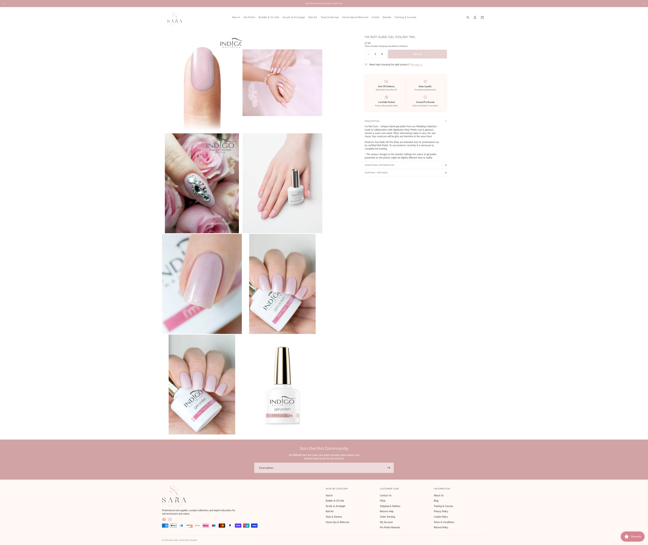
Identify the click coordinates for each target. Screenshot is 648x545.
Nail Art (330, 511)
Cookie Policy (441, 516)
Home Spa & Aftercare (337, 522)
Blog (436, 500)
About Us (439, 495)
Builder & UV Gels (335, 500)
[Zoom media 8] (282, 384)
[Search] (467, 17)
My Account (386, 522)
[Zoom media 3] (202, 183)
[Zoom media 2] (282, 83)
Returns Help (387, 511)
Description (372, 121)
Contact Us (386, 495)
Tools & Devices (334, 516)
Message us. (416, 64)
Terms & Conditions (444, 522)
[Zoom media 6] (282, 284)
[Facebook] (164, 519)
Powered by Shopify (188, 540)
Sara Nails (173, 540)
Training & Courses (443, 506)
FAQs (382, 500)
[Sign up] (388, 467)
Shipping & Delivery (390, 506)
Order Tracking (387, 516)
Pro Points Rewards (390, 527)
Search (329, 495)
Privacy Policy (441, 511)
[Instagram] (170, 519)
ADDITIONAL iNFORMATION (379, 165)
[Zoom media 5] (202, 284)
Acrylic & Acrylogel (335, 506)
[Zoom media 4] (282, 183)
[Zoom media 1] (202, 83)
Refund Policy (441, 527)
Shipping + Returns (376, 172)
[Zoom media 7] (202, 384)
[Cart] (482, 17)
